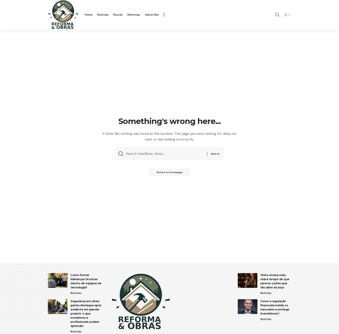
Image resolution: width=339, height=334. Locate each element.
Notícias (75, 293)
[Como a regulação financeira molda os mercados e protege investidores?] (247, 306)
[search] (277, 14)
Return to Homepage (169, 172)
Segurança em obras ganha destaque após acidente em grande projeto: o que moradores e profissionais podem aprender (85, 313)
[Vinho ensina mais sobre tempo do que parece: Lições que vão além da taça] (247, 280)
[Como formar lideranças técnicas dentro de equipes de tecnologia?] (57, 280)
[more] (164, 14)
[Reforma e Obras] (63, 14)
